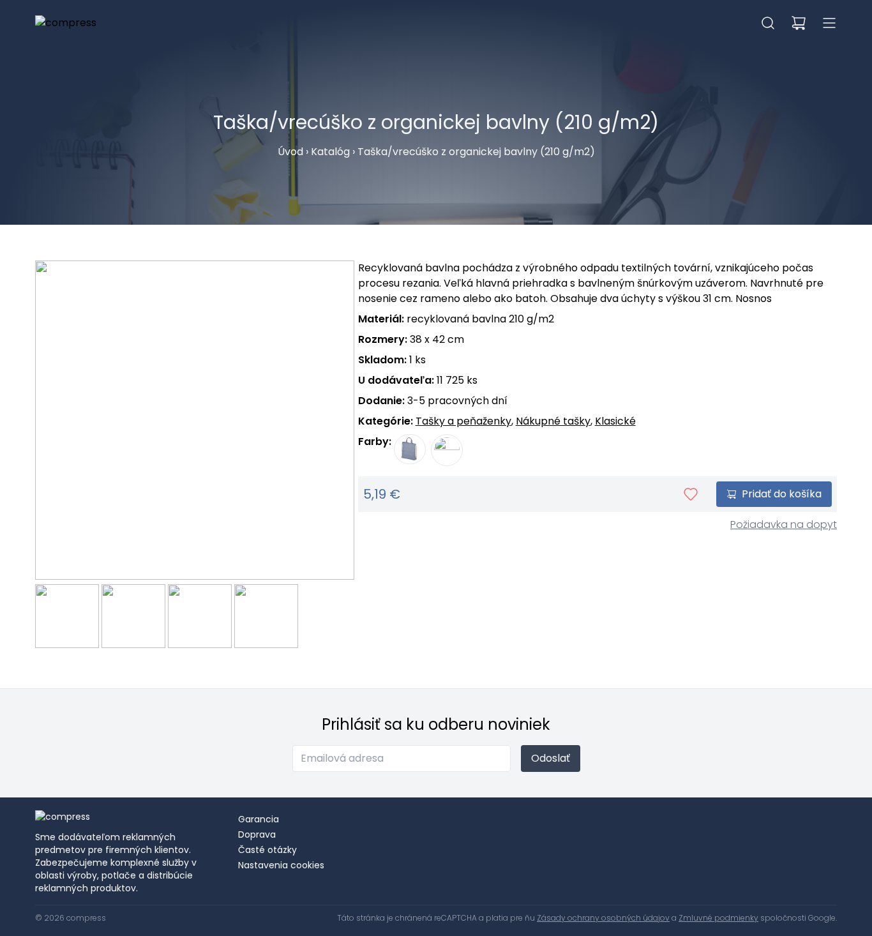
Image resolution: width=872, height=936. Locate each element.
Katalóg (330, 151)
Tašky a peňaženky (463, 421)
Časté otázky (267, 849)
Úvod (290, 151)
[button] (768, 23)
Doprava (257, 834)
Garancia (258, 819)
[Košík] (798, 23)
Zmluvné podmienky (718, 917)
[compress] (65, 23)
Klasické (615, 421)
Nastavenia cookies (281, 865)
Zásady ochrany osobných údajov (603, 917)
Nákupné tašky (553, 421)
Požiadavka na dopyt (783, 524)
